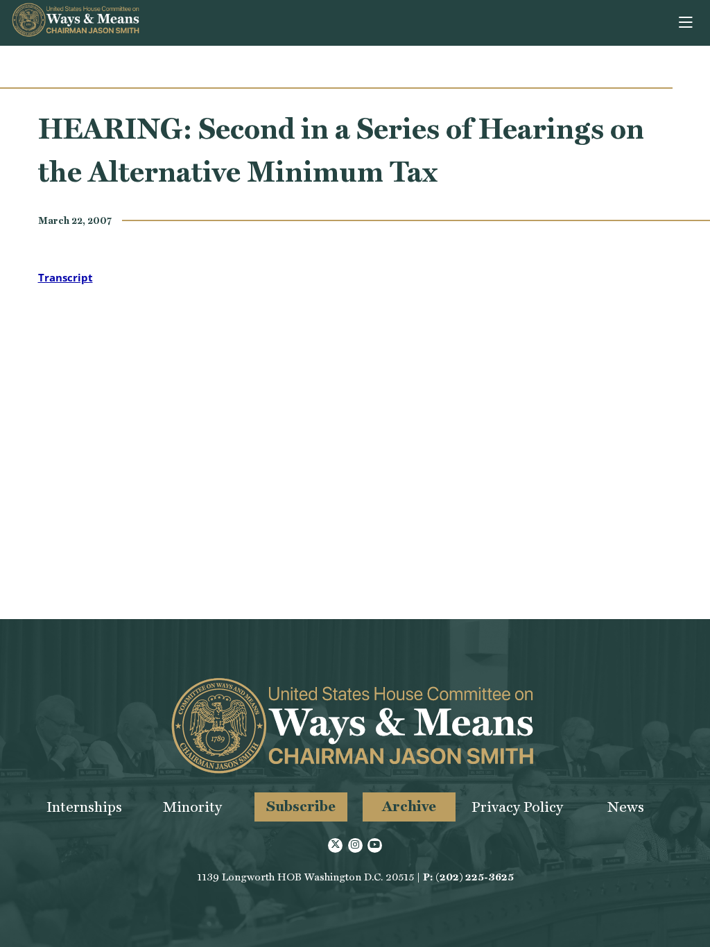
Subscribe (301, 806)
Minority (192, 806)
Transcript (65, 277)
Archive (409, 806)
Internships (84, 806)
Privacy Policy (517, 806)
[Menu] (687, 23)
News (625, 806)
